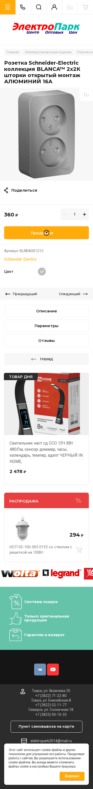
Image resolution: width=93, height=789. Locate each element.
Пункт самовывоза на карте (46, 726)
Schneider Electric (20, 259)
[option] (46, 134)
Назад (46, 358)
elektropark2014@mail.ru (51, 741)
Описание (46, 311)
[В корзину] (79, 549)
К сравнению (86, 94)
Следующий (69, 294)
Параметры (46, 325)
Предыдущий (25, 294)
